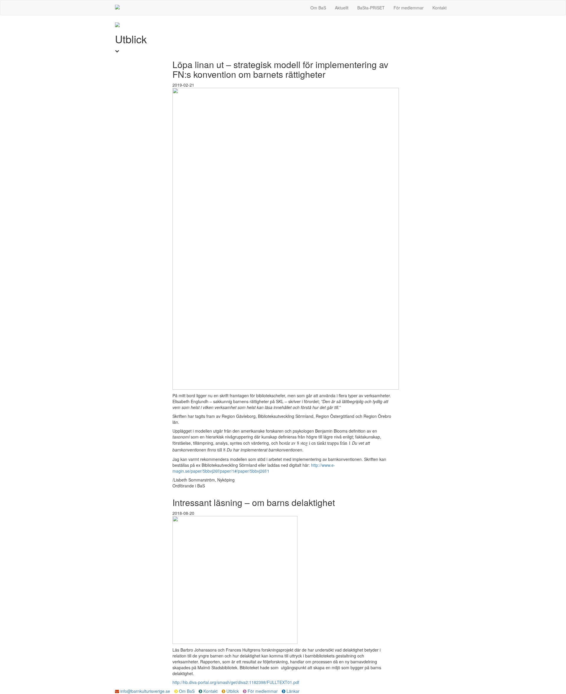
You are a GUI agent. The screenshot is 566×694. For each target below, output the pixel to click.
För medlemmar (409, 8)
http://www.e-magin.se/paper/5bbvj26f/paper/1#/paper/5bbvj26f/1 (253, 468)
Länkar (292, 691)
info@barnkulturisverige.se (144, 691)
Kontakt (439, 8)
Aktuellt (341, 8)
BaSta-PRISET (371, 8)
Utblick (232, 691)
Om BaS (318, 8)
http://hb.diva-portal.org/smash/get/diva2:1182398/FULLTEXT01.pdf (235, 682)
